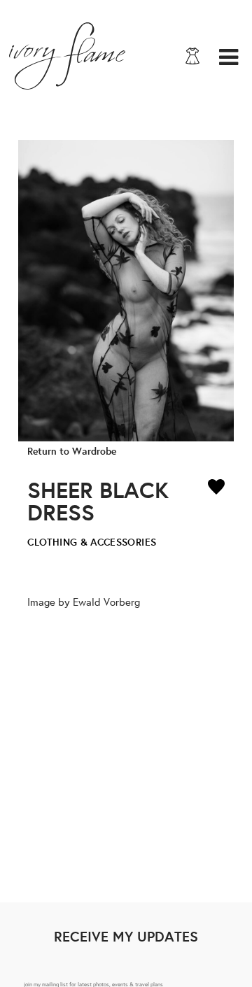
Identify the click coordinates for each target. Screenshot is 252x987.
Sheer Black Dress (98, 500)
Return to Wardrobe (71, 450)
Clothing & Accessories (91, 541)
